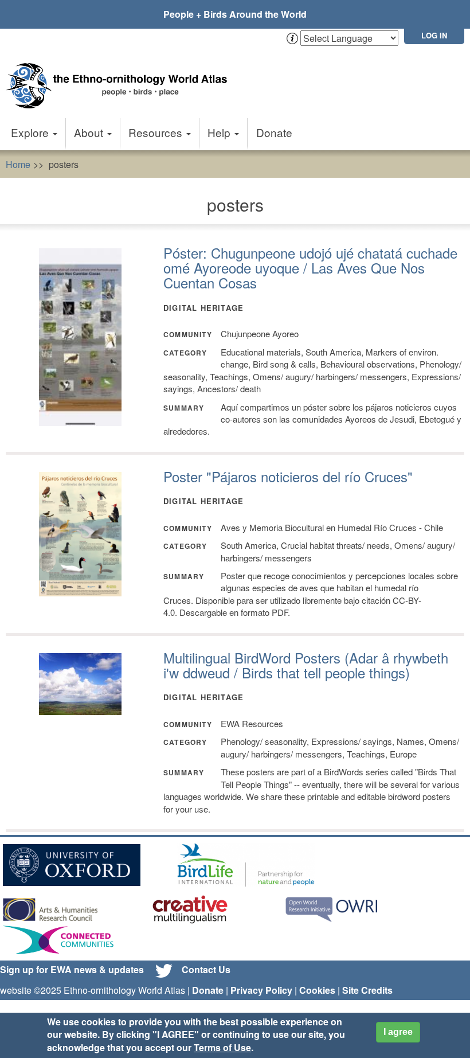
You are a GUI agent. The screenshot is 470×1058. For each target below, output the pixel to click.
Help (220, 132)
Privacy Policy (261, 990)
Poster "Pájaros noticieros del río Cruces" (288, 476)
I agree (398, 1032)
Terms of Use (222, 1047)
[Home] (120, 74)
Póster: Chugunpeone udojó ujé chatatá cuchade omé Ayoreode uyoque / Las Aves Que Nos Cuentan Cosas (310, 268)
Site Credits (367, 990)
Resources (156, 132)
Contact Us (206, 969)
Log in (434, 35)
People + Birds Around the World (235, 14)
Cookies (317, 990)
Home (18, 164)
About (90, 132)
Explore (31, 132)
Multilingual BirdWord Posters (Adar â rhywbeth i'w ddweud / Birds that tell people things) (305, 664)
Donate (274, 132)
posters (64, 164)
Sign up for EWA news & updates (72, 969)
